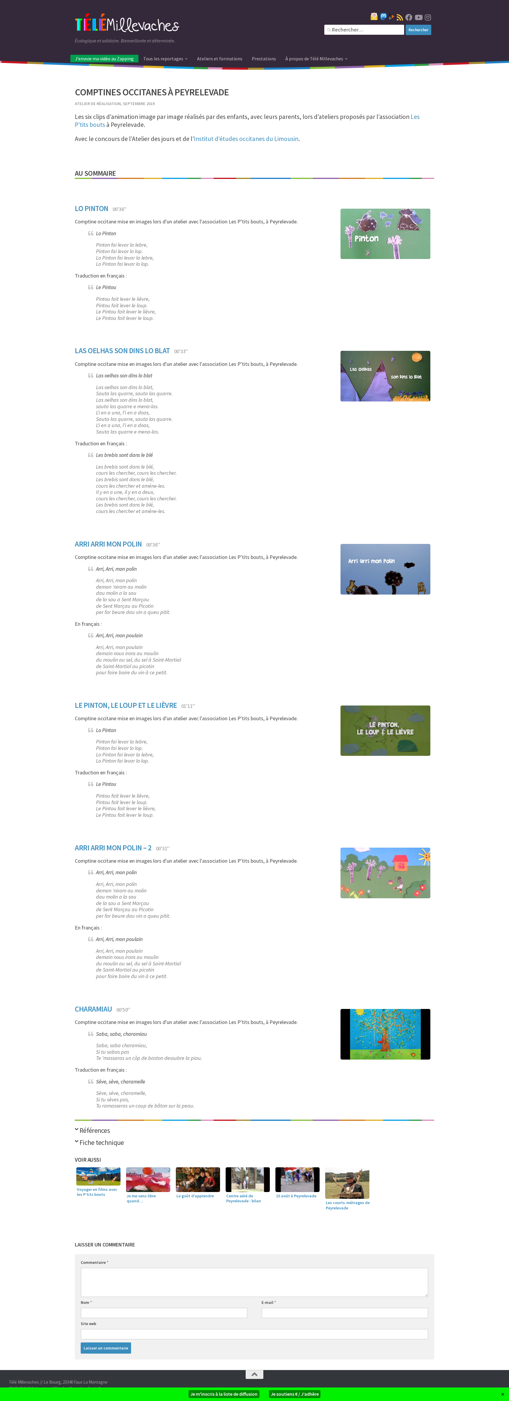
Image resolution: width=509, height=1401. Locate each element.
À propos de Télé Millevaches (314, 59)
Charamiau (93, 1009)
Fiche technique (102, 1143)
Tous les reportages (163, 59)
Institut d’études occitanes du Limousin (246, 139)
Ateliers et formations (219, 59)
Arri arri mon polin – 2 (113, 847)
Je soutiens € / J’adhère (295, 1394)
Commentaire (94, 1262)
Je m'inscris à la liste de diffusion (223, 1394)
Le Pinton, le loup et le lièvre (126, 705)
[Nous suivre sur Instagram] (427, 17)
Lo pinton (91, 208)
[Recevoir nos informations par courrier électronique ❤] (374, 16)
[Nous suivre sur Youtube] (418, 17)
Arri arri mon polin (108, 544)
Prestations (264, 59)
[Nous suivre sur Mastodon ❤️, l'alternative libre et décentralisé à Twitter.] (383, 16)
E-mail (269, 1302)
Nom (86, 1302)
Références (95, 1131)
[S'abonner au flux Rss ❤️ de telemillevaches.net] (400, 17)
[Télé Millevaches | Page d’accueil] (127, 23)
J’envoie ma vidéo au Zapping (104, 59)
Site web (88, 1323)
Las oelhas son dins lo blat (122, 350)
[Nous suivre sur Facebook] (408, 17)
